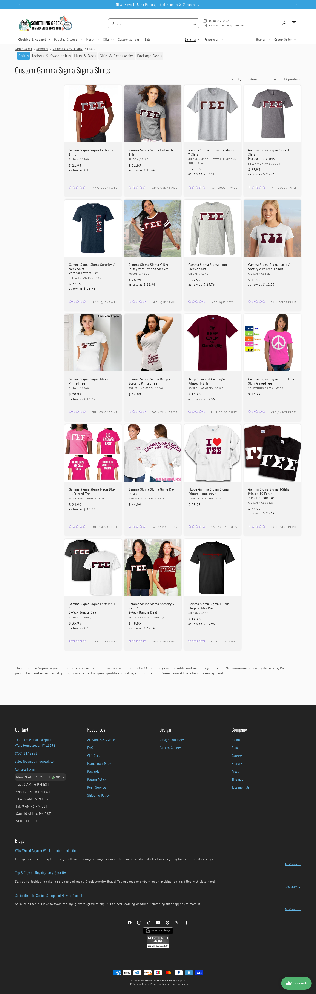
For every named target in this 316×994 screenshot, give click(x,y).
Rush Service (96, 787)
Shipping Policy (98, 795)
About (236, 740)
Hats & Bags (85, 55)
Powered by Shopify (173, 980)
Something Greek (151, 980)
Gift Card (93, 756)
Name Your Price (99, 764)
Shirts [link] (23, 55)
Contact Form (25, 769)
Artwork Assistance (101, 740)
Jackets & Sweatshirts (51, 55)
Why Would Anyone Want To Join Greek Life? (46, 850)
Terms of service (180, 984)
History (237, 764)
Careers (237, 756)
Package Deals (150, 55)
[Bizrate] (310, 991)
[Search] (194, 23)
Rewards (93, 771)
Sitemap (238, 779)
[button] (34, 39)
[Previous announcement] (20, 5)
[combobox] (153, 23)
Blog (235, 748)
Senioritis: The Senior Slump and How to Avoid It (49, 895)
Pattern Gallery (170, 748)
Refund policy (138, 984)
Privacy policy (158, 984)
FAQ (90, 748)
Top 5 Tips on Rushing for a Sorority (40, 873)
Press (235, 771)
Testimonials (241, 787)
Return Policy (97, 779)
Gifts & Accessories (117, 55)
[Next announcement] (296, 5)
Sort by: (236, 79)
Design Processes (171, 740)
